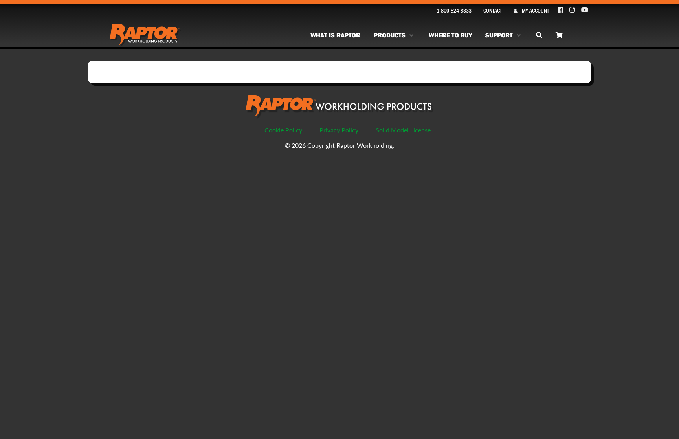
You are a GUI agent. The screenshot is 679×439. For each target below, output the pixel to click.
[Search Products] (539, 35)
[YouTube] (584, 10)
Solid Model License (403, 129)
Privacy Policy (338, 129)
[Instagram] (572, 10)
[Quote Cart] (559, 35)
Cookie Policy (283, 129)
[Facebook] (561, 10)
